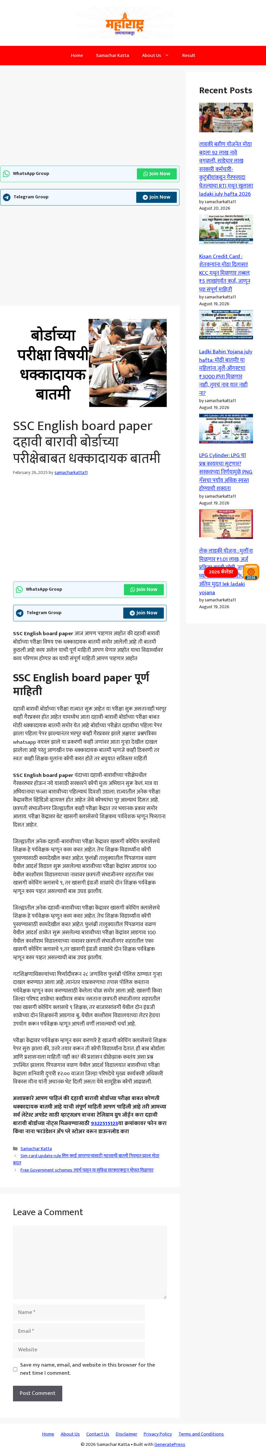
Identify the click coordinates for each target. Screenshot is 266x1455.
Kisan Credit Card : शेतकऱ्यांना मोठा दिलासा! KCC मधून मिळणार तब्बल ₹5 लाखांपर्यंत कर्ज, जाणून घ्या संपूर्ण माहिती (224, 273)
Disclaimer (126, 1434)
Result (188, 55)
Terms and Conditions (201, 1434)
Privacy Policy (158, 1434)
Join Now (160, 173)
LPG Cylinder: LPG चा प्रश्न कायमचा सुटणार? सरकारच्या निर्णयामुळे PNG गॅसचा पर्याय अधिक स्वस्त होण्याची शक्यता (225, 472)
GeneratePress (169, 1444)
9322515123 (104, 1123)
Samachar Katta (112, 55)
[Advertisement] (90, 117)
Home (77, 55)
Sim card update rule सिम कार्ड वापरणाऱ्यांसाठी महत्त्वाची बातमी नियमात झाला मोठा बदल (86, 1159)
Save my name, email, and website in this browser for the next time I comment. (87, 1369)
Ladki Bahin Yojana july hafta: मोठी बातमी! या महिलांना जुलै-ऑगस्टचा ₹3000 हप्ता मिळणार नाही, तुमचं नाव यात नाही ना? (225, 372)
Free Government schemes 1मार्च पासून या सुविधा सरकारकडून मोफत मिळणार (86, 1170)
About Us (151, 55)
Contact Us (97, 1434)
